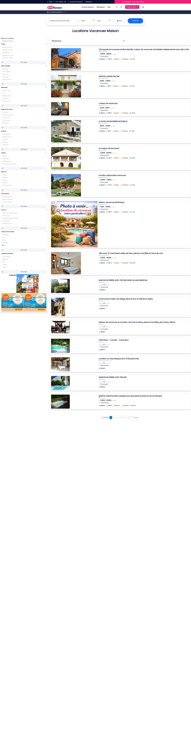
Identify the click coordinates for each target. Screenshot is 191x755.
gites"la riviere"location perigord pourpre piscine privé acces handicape (130, 396)
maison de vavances (108, 103)
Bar (4, 261)
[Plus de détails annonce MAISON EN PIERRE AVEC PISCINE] (60, 383)
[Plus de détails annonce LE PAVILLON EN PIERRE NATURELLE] (66, 131)
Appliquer (24, 62)
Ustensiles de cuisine (8, 55)
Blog (109, 7)
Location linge (6, 220)
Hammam (5, 177)
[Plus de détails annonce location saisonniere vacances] (66, 185)
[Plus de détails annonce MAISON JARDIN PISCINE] (66, 86)
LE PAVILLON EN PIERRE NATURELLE (113, 121)
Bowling (5, 264)
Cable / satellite (7, 95)
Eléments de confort (7, 109)
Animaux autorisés (8, 199)
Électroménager (5, 66)
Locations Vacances (88, 7)
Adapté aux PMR (7, 196)
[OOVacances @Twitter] (143, 2)
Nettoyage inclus (7, 223)
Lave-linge (5, 74)
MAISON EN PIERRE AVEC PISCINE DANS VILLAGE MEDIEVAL (123, 280)
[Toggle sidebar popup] (143, 7)
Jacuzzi (5, 180)
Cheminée (5, 112)
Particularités (5, 193)
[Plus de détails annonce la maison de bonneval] (66, 158)
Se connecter (127, 1)
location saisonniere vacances (112, 175)
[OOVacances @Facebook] (141, 2)
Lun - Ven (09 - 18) (61, 1)
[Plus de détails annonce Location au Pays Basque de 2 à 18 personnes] (60, 364)
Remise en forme (7, 185)
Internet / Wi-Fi (7, 90)
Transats (5, 142)
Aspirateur (6, 69)
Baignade (5, 259)
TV (4, 93)
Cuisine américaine (8, 115)
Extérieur (3, 131)
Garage (5, 156)
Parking (3, 153)
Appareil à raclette (7, 47)
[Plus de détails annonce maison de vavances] (60, 108)
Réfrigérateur (6, 52)
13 (132, 417)
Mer (4, 240)
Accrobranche (6, 256)
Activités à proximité (7, 253)
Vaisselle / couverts (8, 57)
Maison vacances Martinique (111, 202)
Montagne (5, 242)
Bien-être (3, 171)
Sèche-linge (6, 76)
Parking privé (6, 158)
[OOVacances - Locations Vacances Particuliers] (47, 12)
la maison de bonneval (109, 148)
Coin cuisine (6, 117)
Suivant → (137, 417)
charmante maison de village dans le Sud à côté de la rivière (126, 299)
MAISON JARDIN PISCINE (109, 76)
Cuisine (3, 44)
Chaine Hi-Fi (6, 98)
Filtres (120, 20)
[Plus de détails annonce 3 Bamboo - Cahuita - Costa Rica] (60, 346)
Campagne (6, 234)
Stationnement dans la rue (9, 163)
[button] (121, 7)
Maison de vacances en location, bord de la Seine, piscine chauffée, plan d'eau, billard (137, 322)
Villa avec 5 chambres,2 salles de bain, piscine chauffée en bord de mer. (131, 253)
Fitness (5, 174)
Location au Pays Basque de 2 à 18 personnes (119, 359)
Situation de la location (7, 231)
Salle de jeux (6, 122)
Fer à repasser (6, 71)
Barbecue (5, 139)
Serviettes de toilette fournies (10, 218)
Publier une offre (131, 7)
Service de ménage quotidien (10, 213)
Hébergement (101, 7)
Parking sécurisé (7, 161)
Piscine (5, 182)
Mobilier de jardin (7, 136)
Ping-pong (5, 144)
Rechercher (135, 20)
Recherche (89, 1)
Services (3, 210)
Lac (4, 237)
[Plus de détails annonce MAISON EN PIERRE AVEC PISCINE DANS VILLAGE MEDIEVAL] (60, 286)
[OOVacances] (54, 7)
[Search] (116, 7)
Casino (5, 267)
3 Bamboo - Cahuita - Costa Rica (113, 340)
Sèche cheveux (7, 79)
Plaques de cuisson (8, 49)
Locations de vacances (76, 1)
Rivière (5, 245)
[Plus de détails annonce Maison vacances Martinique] (74, 224)
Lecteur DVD (6, 101)
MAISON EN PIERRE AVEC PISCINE (112, 377)
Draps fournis (6, 215)
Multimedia (4, 87)
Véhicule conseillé (7, 202)
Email (50, 1)
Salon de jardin (6, 134)
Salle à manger (7, 120)
